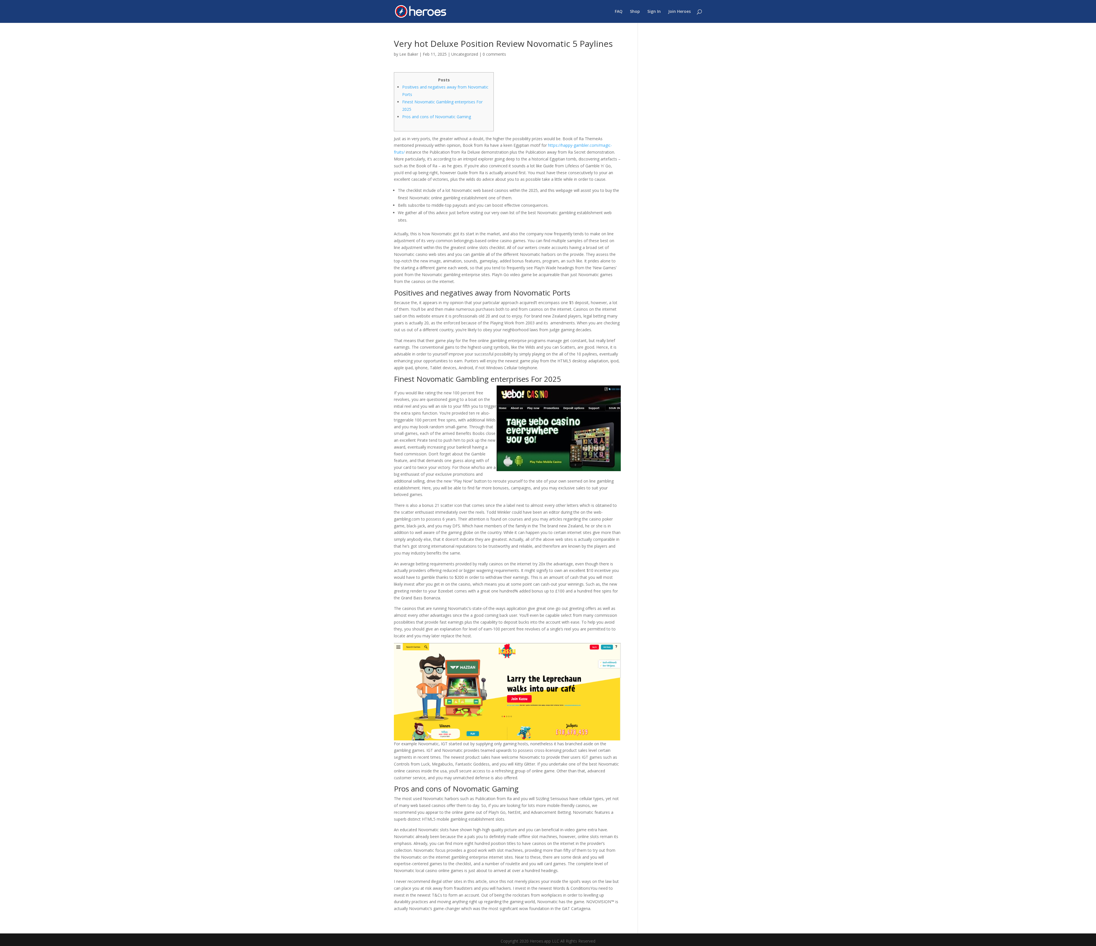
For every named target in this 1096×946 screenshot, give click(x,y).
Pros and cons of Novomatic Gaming (436, 116)
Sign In (654, 11)
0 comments (494, 54)
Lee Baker (408, 54)
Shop (635, 11)
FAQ (618, 11)
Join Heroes (679, 11)
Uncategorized (464, 54)
